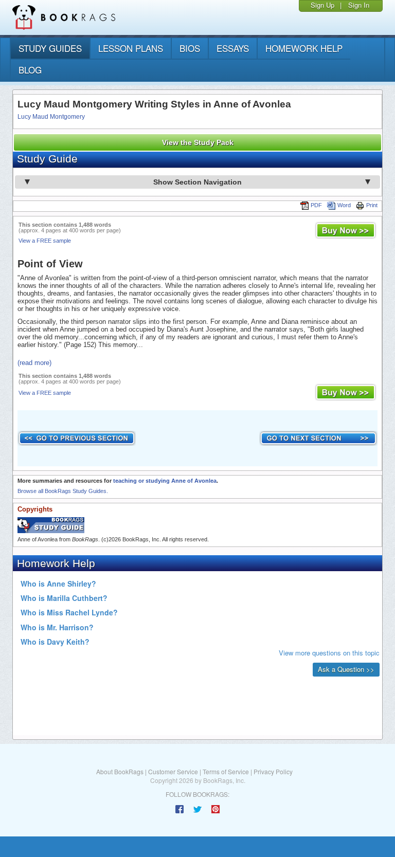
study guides (50, 48)
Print (372, 205)
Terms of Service (226, 771)
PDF (316, 205)
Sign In (358, 5)
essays (233, 48)
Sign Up (322, 5)
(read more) (34, 363)
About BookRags (119, 771)
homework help (304, 48)
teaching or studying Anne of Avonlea (165, 481)
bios (189, 48)
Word (344, 205)
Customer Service (173, 771)
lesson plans (130, 48)
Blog (30, 69)
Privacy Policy (273, 771)
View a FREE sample (45, 241)
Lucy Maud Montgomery (51, 116)
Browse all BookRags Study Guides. (62, 491)
